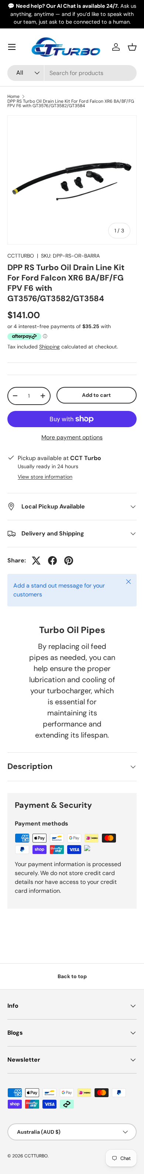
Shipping (49, 346)
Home (13, 96)
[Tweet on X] (36, 560)
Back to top (72, 976)
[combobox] (72, 73)
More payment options (72, 437)
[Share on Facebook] (52, 560)
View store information (45, 476)
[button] (132, 47)
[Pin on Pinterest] (69, 560)
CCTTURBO (20, 255)
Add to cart (96, 395)
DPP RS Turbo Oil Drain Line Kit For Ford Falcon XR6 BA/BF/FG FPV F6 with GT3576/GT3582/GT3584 (70, 103)
